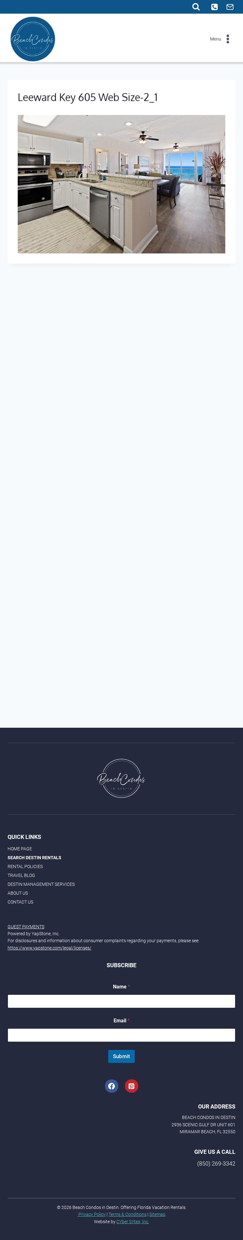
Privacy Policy (92, 1214)
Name (121, 987)
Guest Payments (26, 926)
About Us (18, 893)
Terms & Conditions (127, 1214)
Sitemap (157, 1214)
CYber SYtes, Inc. (132, 1221)
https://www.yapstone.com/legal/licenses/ (49, 947)
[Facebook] (111, 1086)
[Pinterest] (131, 1086)
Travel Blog (21, 875)
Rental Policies (25, 866)
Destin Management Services (41, 884)
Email (122, 1021)
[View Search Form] (196, 7)
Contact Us (20, 901)
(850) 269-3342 (216, 1163)
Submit (121, 1056)
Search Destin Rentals (34, 857)
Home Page (20, 848)
